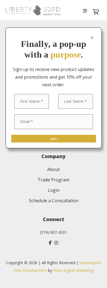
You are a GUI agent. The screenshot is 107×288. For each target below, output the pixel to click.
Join (53, 138)
